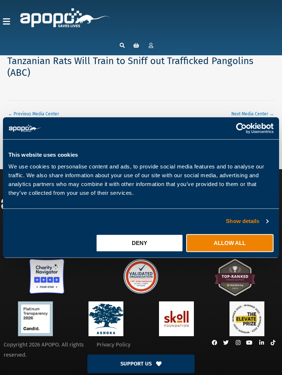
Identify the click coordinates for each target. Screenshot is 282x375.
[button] (6, 21)
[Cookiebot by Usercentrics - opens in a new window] (241, 128)
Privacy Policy (113, 344)
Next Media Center (252, 114)
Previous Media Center (33, 114)
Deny (139, 243)
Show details (242, 221)
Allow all (230, 243)
